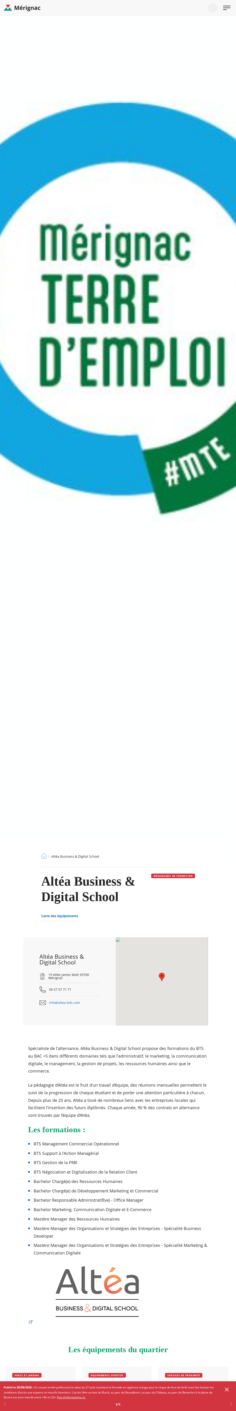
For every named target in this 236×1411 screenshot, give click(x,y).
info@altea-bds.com (64, 1002)
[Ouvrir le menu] (226, 7)
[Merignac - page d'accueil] (118, 8)
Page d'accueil (44, 856)
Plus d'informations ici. (71, 1397)
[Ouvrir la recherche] (212, 7)
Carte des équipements (59, 916)
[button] (162, 977)
